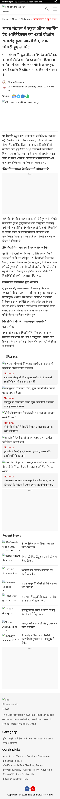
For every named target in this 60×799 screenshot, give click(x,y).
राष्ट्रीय (11, 738)
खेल (49, 738)
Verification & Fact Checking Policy (23, 765)
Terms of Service (25, 756)
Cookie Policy (31, 769)
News (15, 19)
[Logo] (30, 704)
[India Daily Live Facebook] (23, 96)
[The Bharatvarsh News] (15, 9)
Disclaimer (44, 756)
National (25, 19)
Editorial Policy (11, 760)
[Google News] (14, 96)
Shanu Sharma (16, 81)
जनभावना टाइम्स (7, 2)
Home (5, 19)
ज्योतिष (13, 743)
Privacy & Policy (12, 769)
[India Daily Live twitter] (18, 96)
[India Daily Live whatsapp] (27, 96)
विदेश (19, 738)
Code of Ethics (11, 774)
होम (5, 738)
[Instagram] (32, 788)
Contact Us (28, 774)
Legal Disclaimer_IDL (15, 778)
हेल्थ (5, 743)
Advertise (46, 769)
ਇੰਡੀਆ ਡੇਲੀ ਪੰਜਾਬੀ (36, 2)
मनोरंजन (28, 738)
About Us (8, 756)
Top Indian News (21, 2)
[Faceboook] (27, 788)
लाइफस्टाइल (39, 738)
